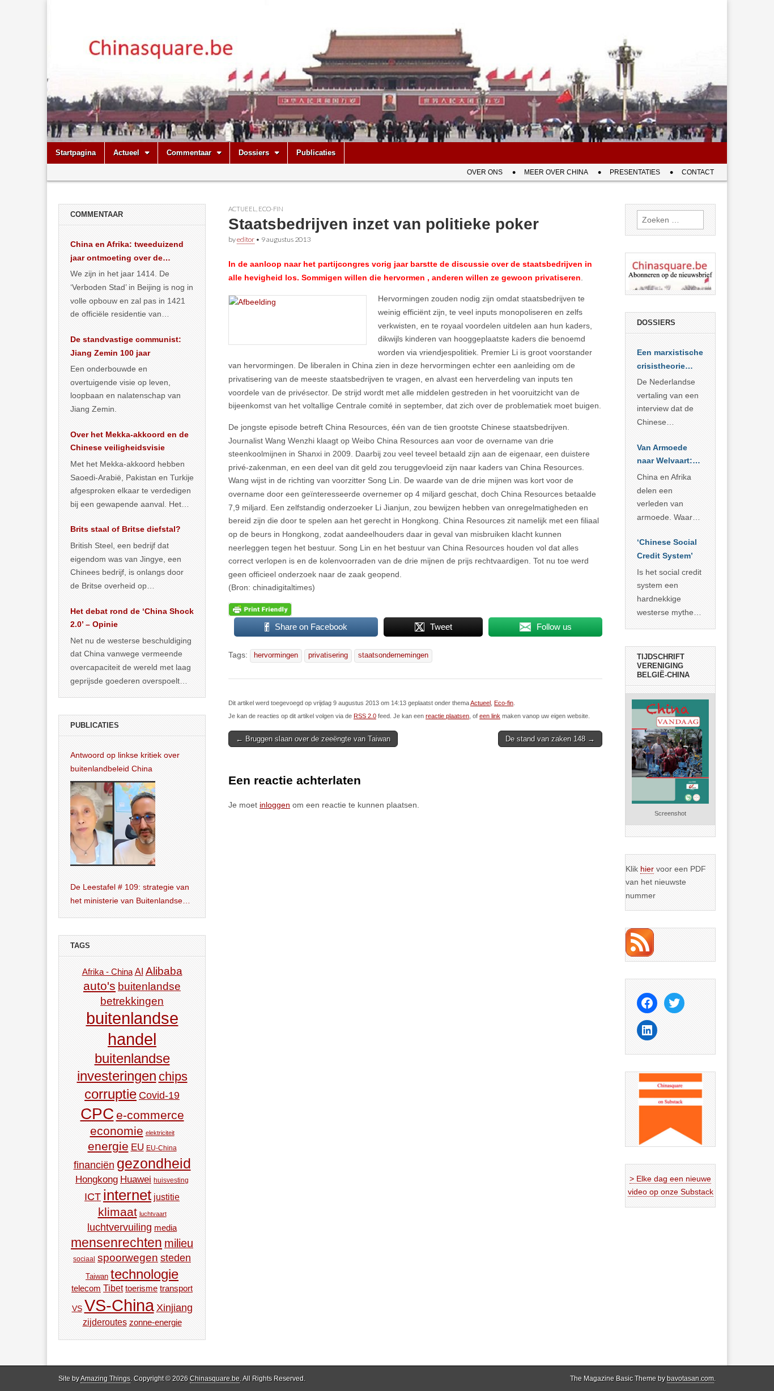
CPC (97, 1113)
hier (647, 868)
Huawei (135, 1179)
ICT (92, 1196)
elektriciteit (160, 1132)
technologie (144, 1274)
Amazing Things (105, 1379)
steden (175, 1258)
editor (245, 239)
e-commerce (150, 1114)
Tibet (113, 1288)
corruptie (110, 1094)
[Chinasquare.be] (387, 71)
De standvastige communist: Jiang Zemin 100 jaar (125, 346)
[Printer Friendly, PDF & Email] (260, 609)
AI (139, 971)
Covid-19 (159, 1095)
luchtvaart (153, 1213)
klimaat (117, 1212)
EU (137, 1147)
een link (489, 715)
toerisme (141, 1288)
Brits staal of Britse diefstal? (125, 529)
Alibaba (164, 971)
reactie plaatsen (447, 715)
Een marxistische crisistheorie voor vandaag (670, 360)
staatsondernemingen (393, 655)
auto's (99, 985)
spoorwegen (127, 1258)
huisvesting (171, 1180)
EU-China (161, 1148)
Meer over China (556, 172)
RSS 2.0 (365, 715)
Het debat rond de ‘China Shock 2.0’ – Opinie (132, 618)
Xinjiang (174, 1307)
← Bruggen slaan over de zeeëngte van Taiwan (313, 739)
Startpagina (76, 152)
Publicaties (315, 152)
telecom (86, 1288)
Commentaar (189, 152)
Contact (698, 172)
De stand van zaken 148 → (550, 739)
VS (77, 1308)
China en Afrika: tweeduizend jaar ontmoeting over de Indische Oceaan (127, 252)
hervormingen (276, 655)
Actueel (126, 152)
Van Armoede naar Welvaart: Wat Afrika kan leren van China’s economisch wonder (664, 455)
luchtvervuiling (119, 1227)
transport (176, 1288)
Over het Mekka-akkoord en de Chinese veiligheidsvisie (129, 441)
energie (108, 1146)
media (165, 1227)
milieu (178, 1243)
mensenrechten (116, 1242)
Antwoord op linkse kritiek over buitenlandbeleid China (125, 761)
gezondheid (154, 1163)
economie (116, 1130)
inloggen (275, 804)
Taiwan (97, 1276)
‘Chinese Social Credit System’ (667, 548)
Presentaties (635, 172)
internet (127, 1195)
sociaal (84, 1259)
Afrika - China (107, 971)
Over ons (485, 172)
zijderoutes (105, 1322)
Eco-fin (270, 208)
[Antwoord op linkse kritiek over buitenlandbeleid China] (112, 823)
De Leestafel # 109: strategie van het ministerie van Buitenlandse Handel (129, 894)
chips (173, 1076)
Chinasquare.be (215, 1379)
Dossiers (254, 152)
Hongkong (96, 1179)
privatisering (328, 655)
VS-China (119, 1305)
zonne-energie (155, 1322)
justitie (167, 1197)
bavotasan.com (690, 1379)
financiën (94, 1165)
